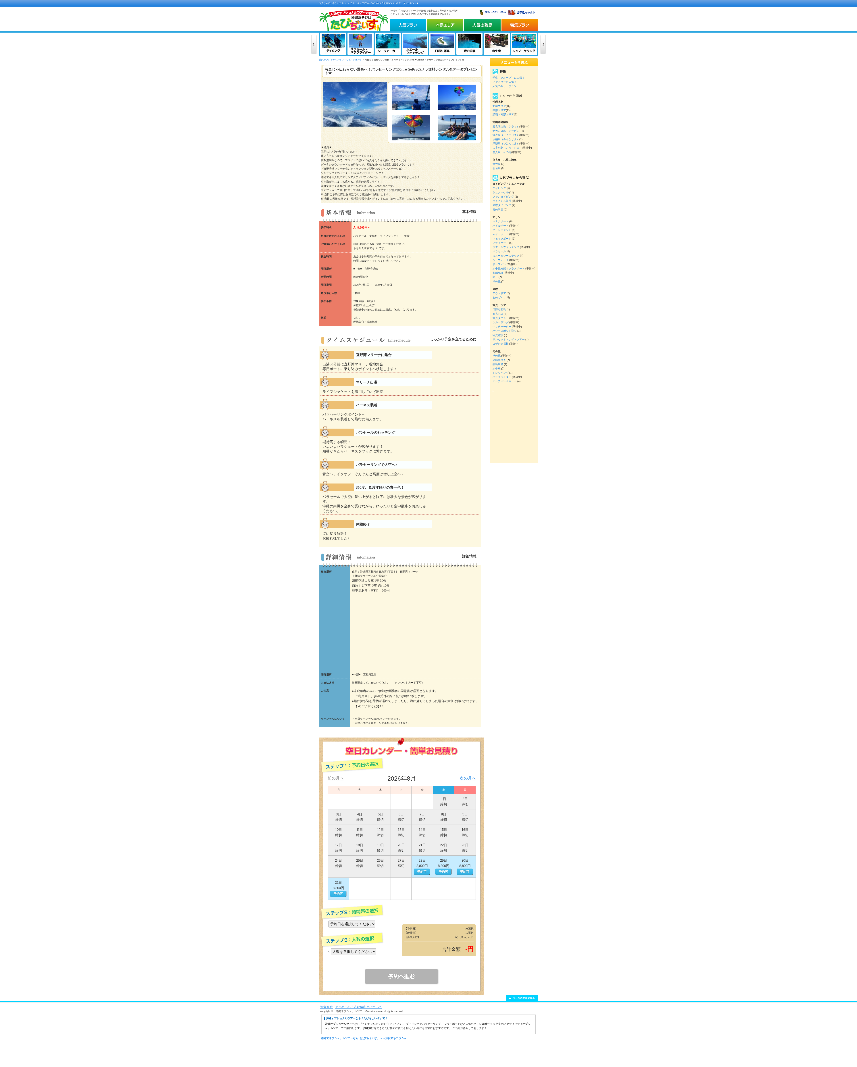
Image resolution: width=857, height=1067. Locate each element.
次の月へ (468, 778)
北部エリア (499, 106)
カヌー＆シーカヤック (506, 255)
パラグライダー (502, 377)
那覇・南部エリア (503, 114)
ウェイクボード (354, 59)
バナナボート (501, 221)
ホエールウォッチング (506, 247)
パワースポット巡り (505, 330)
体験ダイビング (502, 205)
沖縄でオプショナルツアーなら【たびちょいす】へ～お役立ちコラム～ (364, 1038)
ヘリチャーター (502, 326)
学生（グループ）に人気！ (509, 77)
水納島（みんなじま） (506, 139)
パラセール (499, 251)
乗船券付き (499, 360)
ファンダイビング (503, 196)
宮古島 (497, 164)
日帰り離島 (499, 309)
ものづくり (499, 297)
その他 (497, 281)
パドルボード (501, 225)
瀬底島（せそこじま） (506, 135)
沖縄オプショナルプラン (331, 59)
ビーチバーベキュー (505, 381)
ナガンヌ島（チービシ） (507, 130)
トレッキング (501, 372)
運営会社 (326, 1007)
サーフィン (499, 264)
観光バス (498, 313)
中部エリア (499, 110)
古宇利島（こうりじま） (507, 147)
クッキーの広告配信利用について (358, 1007)
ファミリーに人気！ (505, 81)
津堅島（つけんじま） (506, 143)
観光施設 (498, 335)
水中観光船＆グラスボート (509, 268)
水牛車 (497, 368)
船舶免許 (498, 272)
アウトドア (499, 293)
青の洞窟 (498, 209)
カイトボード (501, 234)
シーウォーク (501, 260)
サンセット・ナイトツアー (509, 339)
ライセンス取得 (502, 200)
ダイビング (499, 188)
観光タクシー (501, 318)
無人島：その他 (502, 152)
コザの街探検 (501, 343)
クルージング (501, 322)
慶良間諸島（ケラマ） (506, 126)
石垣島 (497, 168)
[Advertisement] (428, 1056)
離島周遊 (498, 364)
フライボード (501, 242)
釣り (495, 277)
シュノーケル (501, 192)
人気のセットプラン (505, 86)
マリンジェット (502, 229)
